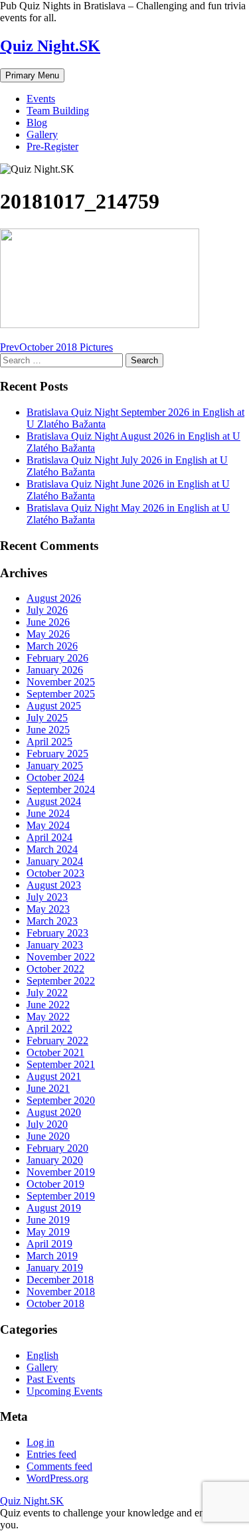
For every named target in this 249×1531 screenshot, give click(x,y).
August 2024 (54, 801)
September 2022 (61, 980)
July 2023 (47, 897)
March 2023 (52, 921)
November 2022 (61, 956)
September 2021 (61, 1064)
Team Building (58, 110)
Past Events (51, 1379)
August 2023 (54, 885)
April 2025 (49, 741)
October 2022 (55, 968)
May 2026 (48, 634)
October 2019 (55, 1184)
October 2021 (55, 1052)
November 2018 (61, 1291)
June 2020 (48, 1136)
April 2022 (49, 1028)
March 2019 (52, 1255)
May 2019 (48, 1231)
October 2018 (55, 1303)
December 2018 (60, 1279)
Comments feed (59, 1466)
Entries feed (51, 1454)
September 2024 (61, 789)
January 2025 (55, 765)
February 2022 (57, 1040)
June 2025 (48, 729)
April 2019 (49, 1243)
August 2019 (54, 1208)
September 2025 (61, 693)
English (42, 1355)
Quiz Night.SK (50, 45)
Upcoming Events (64, 1391)
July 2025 (47, 717)
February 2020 (57, 1148)
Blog (37, 122)
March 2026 (52, 646)
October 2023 (55, 873)
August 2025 (54, 705)
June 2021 (48, 1088)
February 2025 (57, 753)
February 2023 (57, 933)
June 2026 (48, 622)
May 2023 (48, 909)
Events (41, 98)
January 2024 (55, 861)
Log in (40, 1442)
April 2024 (49, 837)
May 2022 (48, 1016)
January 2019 (55, 1267)
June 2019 (48, 1219)
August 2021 (54, 1076)
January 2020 (55, 1160)
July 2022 (47, 992)
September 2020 (61, 1100)
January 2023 (55, 944)
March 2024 (52, 849)
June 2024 (48, 813)
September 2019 (61, 1196)
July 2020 (47, 1124)
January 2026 (55, 669)
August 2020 (54, 1112)
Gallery (42, 134)
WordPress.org (57, 1478)
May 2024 (48, 825)
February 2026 (57, 658)
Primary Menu (32, 75)
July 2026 (47, 610)
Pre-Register (52, 146)
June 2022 (48, 1004)
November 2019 (61, 1172)
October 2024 (55, 777)
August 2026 (54, 598)
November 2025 (61, 681)
